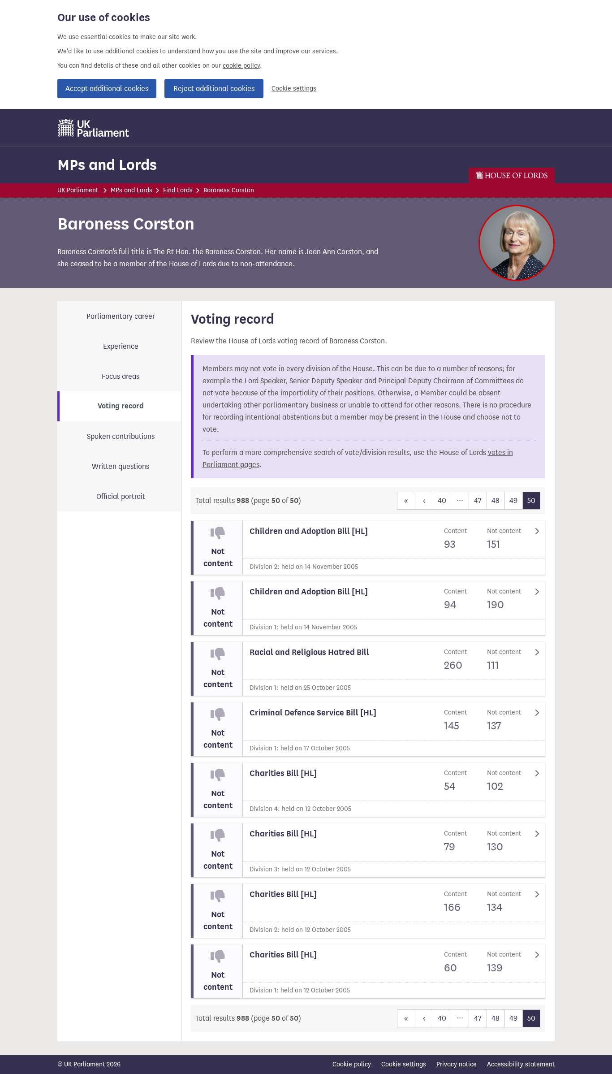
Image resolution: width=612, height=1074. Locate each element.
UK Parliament (77, 190)
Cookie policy (351, 1064)
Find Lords (178, 190)
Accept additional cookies (106, 88)
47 (478, 500)
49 (513, 500)
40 (442, 500)
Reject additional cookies (213, 88)
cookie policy (241, 65)
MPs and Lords (107, 165)
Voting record (121, 406)
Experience (120, 346)
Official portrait (120, 496)
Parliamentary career (120, 316)
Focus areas (120, 376)
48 (495, 500)
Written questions (120, 466)
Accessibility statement (521, 1064)
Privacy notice (456, 1064)
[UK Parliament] (93, 128)
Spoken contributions (121, 436)
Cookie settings (294, 88)
